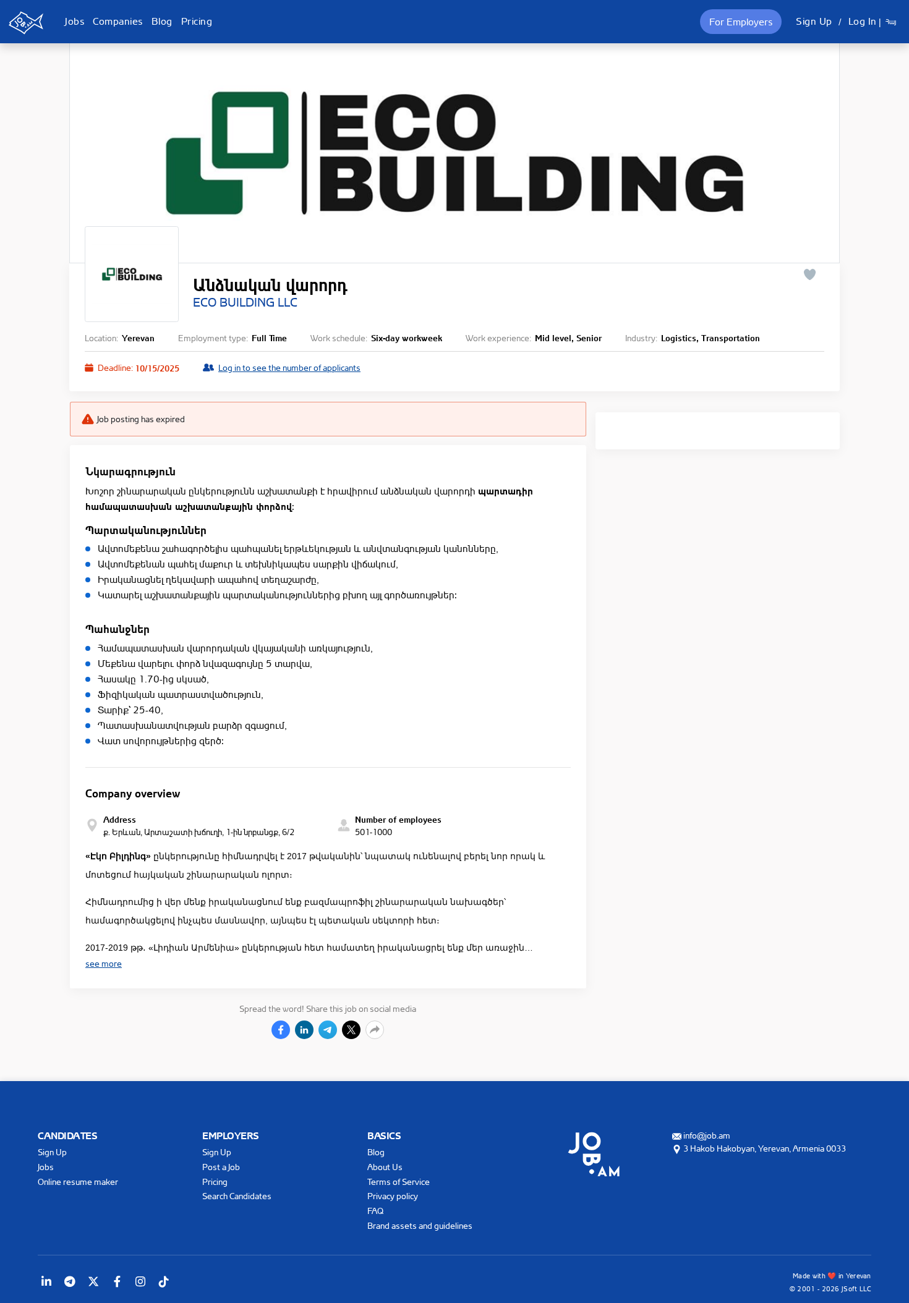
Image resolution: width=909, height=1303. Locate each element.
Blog (162, 21)
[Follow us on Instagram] (140, 1281)
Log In (862, 21)
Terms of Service (398, 1181)
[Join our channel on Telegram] (70, 1281)
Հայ (891, 21)
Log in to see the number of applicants (289, 367)
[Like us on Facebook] (117, 1281)
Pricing (197, 21)
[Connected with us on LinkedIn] (46, 1281)
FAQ (375, 1210)
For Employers (740, 21)
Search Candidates (236, 1196)
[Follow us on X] (93, 1281)
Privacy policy (392, 1196)
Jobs (74, 21)
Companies (118, 21)
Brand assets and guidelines (419, 1225)
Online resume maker (78, 1181)
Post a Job (221, 1166)
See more (103, 963)
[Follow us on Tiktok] (164, 1281)
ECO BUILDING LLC (245, 302)
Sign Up (814, 21)
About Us (385, 1166)
